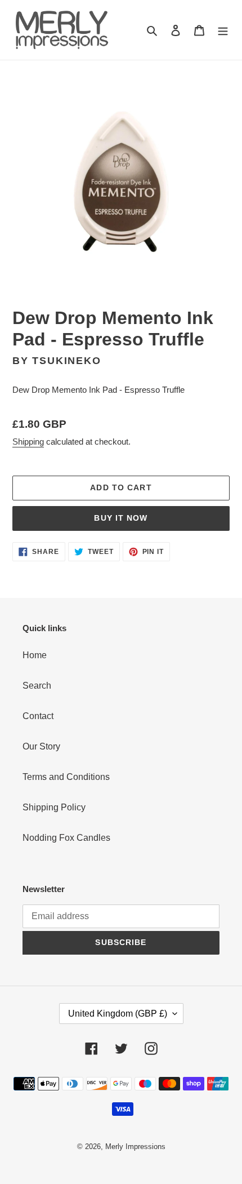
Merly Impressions (135, 1146)
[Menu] (223, 29)
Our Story (41, 746)
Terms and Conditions (66, 777)
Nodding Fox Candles (66, 837)
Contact (38, 716)
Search (37, 685)
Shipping (28, 441)
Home (35, 655)
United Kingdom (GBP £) (117, 1013)
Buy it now (120, 517)
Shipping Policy (54, 807)
